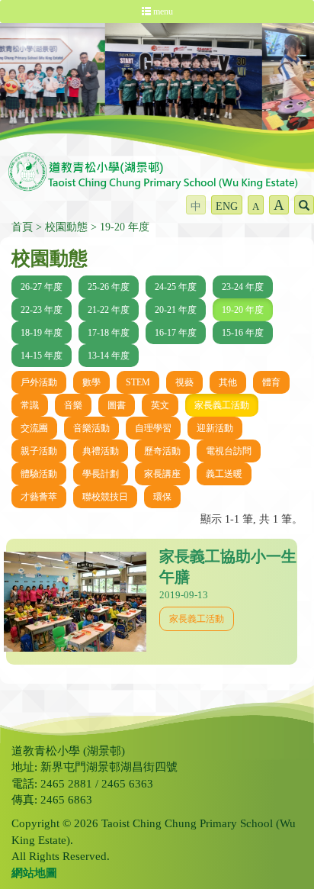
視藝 (184, 382)
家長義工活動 (221, 405)
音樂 (73, 405)
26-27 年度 (41, 287)
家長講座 (162, 474)
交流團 (34, 428)
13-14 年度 (109, 355)
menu (162, 11)
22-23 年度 (41, 309)
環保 (162, 496)
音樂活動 (91, 428)
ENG (227, 206)
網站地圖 (34, 873)
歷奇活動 (162, 451)
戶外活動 (39, 382)
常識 (30, 405)
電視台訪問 (229, 451)
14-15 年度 (41, 355)
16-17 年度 (176, 332)
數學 (91, 382)
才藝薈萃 (39, 496)
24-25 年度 (176, 287)
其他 (228, 382)
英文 (160, 405)
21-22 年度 (109, 309)
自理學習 (153, 428)
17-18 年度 (109, 332)
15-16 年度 (243, 332)
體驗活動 (39, 474)
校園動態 (66, 227)
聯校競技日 (105, 496)
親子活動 (39, 451)
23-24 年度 (243, 287)
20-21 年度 (176, 309)
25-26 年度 (109, 287)
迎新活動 (215, 428)
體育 (271, 382)
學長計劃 (100, 474)
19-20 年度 (124, 227)
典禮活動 (100, 451)
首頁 (22, 227)
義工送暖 (224, 474)
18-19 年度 (41, 332)
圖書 (116, 405)
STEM (138, 382)
